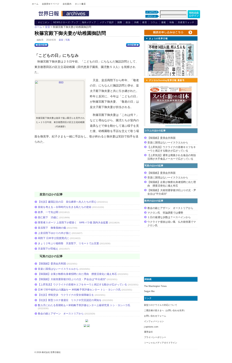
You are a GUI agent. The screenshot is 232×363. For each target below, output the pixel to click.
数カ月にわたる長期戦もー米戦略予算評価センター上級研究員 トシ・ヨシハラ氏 (84, 305)
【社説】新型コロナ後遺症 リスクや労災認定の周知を (70, 300)
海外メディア (89, 22)
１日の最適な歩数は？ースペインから (169, 217)
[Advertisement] (87, 170)
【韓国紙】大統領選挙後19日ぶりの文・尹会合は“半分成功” (72, 279)
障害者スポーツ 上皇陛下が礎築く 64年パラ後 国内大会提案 (73, 222)
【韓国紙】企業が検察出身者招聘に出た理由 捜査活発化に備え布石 (77, 273)
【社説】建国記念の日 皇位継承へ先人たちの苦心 (67, 201)
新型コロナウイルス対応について (160, 305)
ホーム (35, 4)
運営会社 (148, 332)
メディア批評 (107, 22)
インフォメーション (154, 321)
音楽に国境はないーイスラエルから (58, 268)
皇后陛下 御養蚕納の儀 (52, 227)
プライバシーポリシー (155, 337)
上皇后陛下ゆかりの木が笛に (54, 233)
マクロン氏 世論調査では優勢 (165, 212)
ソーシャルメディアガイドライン (160, 342)
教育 (144, 22)
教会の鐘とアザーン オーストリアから (61, 313)
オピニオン (44, 22)
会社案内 (67, 4)
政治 (128, 22)
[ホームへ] (64, 16)
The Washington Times (155, 286)
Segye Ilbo (149, 291)
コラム (154, 22)
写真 (67, 40)
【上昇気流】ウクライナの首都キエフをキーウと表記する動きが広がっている (82, 284)
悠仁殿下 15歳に (48, 217)
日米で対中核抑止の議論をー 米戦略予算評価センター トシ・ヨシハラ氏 (79, 289)
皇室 (61, 40)
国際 (119, 22)
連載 (163, 22)
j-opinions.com (151, 326)
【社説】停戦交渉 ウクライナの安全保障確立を (66, 294)
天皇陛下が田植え (48, 248)
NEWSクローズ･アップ (65, 22)
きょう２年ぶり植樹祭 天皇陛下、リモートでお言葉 (68, 243)
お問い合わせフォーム (155, 316)
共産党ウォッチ (186, 22)
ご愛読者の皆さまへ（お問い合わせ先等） (165, 310)
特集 (171, 22)
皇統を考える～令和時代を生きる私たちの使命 (64, 207)
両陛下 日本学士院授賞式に (53, 238)
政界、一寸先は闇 (48, 212)
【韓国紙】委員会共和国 (52, 263)
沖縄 (136, 22)
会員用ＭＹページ (50, 4)
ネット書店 (80, 4)
